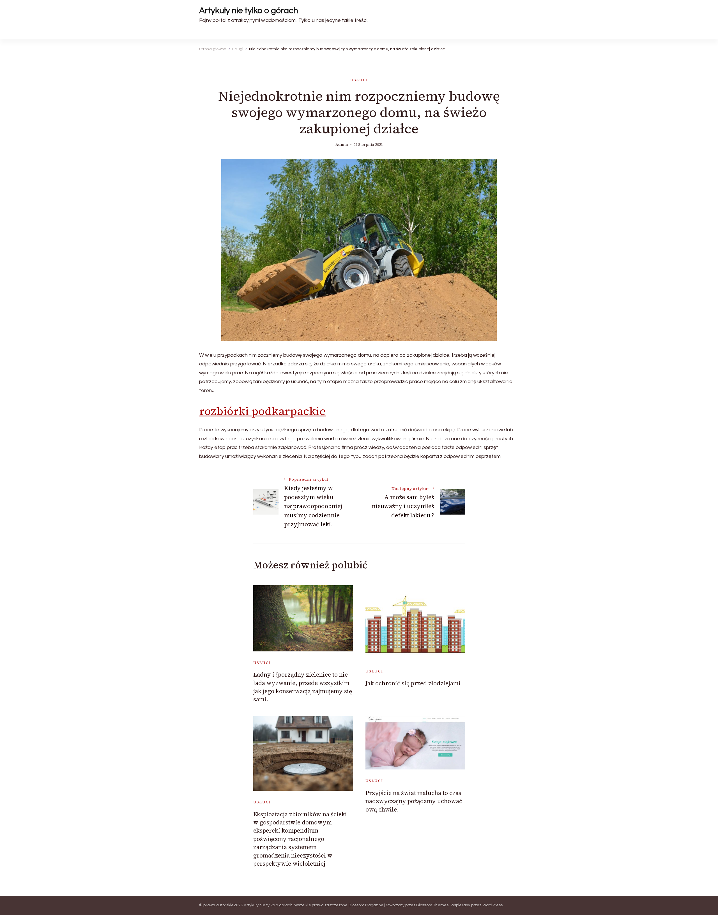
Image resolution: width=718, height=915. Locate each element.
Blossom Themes (432, 905)
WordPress (492, 905)
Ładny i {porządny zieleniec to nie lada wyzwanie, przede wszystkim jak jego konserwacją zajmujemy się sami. (302, 686)
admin (341, 144)
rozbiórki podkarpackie (262, 411)
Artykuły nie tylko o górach (248, 10)
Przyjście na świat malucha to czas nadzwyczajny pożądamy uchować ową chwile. (413, 801)
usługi (359, 80)
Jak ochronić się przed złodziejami (413, 683)
